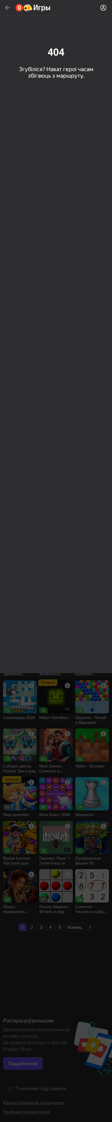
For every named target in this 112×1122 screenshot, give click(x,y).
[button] (56, 561)
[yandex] (33, 7)
